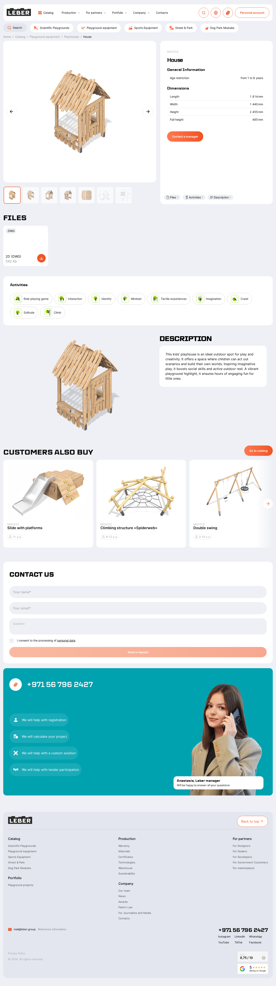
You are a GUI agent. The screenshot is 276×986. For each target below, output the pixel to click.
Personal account (252, 12)
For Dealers (240, 851)
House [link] (87, 36)
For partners (94, 12)
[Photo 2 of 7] (31, 195)
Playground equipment (102, 27)
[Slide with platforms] (48, 491)
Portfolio (117, 12)
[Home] (19, 12)
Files (173, 197)
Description (221, 197)
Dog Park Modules (222, 27)
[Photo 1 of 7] (12, 195)
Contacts (162, 12)
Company (139, 12)
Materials (124, 851)
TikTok (238, 942)
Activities (195, 197)
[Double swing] (234, 491)
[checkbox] (11, 640)
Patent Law (125, 907)
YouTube (223, 942)
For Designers (241, 845)
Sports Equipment (146, 27)
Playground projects (20, 885)
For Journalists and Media (134, 912)
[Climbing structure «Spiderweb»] (141, 491)
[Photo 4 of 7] (68, 195)
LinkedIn (240, 936)
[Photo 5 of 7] (86, 195)
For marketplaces (243, 868)
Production (69, 12)
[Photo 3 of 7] (49, 195)
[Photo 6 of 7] (105, 195)
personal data (66, 640)
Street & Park (184, 27)
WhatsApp (255, 936)
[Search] (204, 13)
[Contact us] (228, 13)
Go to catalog (258, 450)
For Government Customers (250, 862)
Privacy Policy (16, 953)
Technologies (126, 862)
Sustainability (126, 873)
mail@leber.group (25, 929)
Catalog (48, 12)
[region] (138, 28)
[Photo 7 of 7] (124, 195)
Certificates (125, 857)
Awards (123, 901)
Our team (124, 890)
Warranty (124, 845)
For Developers (242, 857)
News (122, 896)
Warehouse (125, 868)
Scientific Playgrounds (54, 27)
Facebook (255, 942)
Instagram (224, 936)
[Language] (216, 13)
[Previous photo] (11, 111)
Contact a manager (185, 136)
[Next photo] (148, 111)
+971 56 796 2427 (60, 685)
